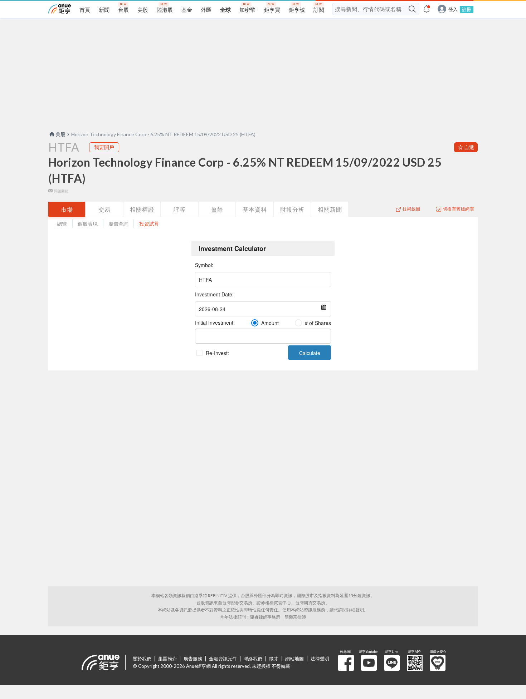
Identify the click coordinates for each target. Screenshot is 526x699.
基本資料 (255, 209)
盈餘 (217, 209)
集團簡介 (167, 658)
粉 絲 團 (346, 663)
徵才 (273, 658)
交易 (104, 209)
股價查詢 (118, 224)
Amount (270, 322)
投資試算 (149, 224)
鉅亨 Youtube (369, 663)
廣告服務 (193, 658)
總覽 (62, 224)
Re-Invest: (217, 352)
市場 (67, 209)
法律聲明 (320, 658)
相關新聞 (330, 209)
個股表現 (88, 224)
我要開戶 (104, 147)
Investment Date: (214, 294)
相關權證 (142, 209)
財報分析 (292, 209)
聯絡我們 (253, 658)
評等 (180, 209)
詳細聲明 (355, 609)
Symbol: (204, 265)
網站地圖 (294, 658)
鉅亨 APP (415, 663)
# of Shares (318, 322)
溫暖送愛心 (437, 663)
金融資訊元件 (223, 658)
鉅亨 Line (392, 663)
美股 (60, 134)
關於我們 (142, 658)
